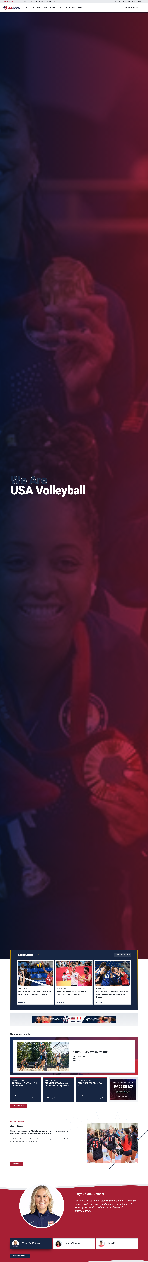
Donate (117, 1)
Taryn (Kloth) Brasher (89, 1194)
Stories (61, 7)
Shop (74, 7)
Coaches (18, 1)
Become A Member (131, 7)
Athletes (42, 1)
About (80, 7)
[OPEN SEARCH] (142, 7)
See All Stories (122, 955)
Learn (45, 7)
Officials (34, 1)
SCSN (54, 1)
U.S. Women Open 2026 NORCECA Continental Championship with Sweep (112, 994)
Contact (140, 1)
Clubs (49, 1)
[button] (31, 1243)
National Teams (29, 7)
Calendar (52, 7)
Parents (26, 1)
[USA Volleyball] (12, 8)
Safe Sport (131, 1)
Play (39, 7)
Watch (68, 7)
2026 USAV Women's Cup (91, 1052)
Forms (124, 1)
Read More (22, 1002)
